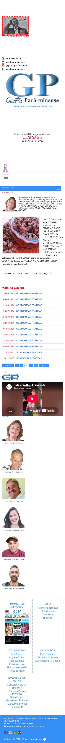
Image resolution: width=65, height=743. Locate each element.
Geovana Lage (17, 664)
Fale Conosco (47, 654)
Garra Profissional (17, 703)
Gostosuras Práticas (17, 700)
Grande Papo (17, 697)
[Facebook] (6, 732)
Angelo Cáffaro (17, 657)
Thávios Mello (17, 671)
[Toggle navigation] (6, 177)
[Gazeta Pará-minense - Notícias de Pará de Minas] (32, 88)
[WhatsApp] (15, 732)
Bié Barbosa (17, 661)
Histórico (48, 618)
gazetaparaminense (15, 62)
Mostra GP (17, 707)
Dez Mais (17, 688)
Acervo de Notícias (48, 608)
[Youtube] (19, 732)
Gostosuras (48, 614)
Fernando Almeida (17, 667)
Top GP (17, 681)
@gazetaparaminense (16, 65)
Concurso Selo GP (17, 684)
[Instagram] (10, 732)
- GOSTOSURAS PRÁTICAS (22, 293)
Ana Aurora (17, 654)
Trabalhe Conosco (48, 657)
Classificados (48, 611)
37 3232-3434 (10, 723)
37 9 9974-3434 (13, 58)
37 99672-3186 (26, 723)
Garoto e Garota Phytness (17, 692)
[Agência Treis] (44, 739)
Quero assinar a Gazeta (47, 661)
